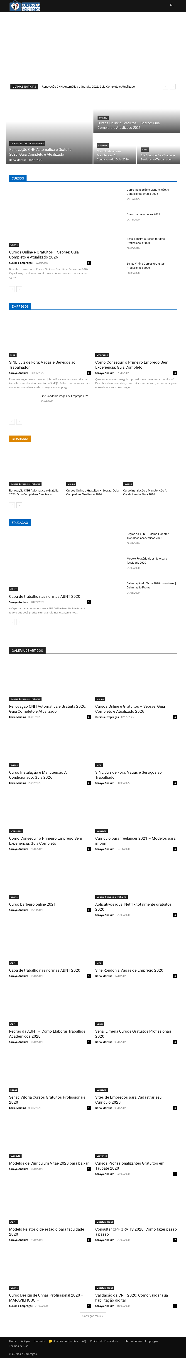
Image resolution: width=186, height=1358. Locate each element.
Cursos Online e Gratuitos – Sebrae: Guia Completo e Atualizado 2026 (44, 254)
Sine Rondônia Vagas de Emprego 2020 (65, 396)
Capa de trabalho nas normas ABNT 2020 (44, 596)
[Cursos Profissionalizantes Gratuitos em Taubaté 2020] (136, 1137)
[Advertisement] (93, 46)
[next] (173, 86)
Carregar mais (91, 1316)
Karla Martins (17, 717)
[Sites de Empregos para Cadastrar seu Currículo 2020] (136, 1071)
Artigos (25, 1341)
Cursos (102, 145)
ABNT (13, 588)
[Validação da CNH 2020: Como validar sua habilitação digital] (136, 1269)
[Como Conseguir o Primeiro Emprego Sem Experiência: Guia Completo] (136, 336)
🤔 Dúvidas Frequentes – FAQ (67, 1341)
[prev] (165, 86)
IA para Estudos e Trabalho (27, 143)
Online (103, 118)
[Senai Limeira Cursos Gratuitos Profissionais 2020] (109, 247)
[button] (171, 5)
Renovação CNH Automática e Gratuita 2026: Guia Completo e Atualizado (88, 86)
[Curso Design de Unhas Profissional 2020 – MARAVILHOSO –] (50, 1269)
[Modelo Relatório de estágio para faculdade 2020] (109, 567)
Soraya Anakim (18, 373)
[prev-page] (12, 289)
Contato (39, 1341)
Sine (144, 149)
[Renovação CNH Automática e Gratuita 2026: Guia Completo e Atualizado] (49, 128)
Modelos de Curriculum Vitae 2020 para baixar (49, 1163)
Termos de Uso (18, 1346)
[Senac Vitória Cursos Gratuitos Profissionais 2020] (109, 272)
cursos (18, 178)
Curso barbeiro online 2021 (143, 214)
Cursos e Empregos (20, 262)
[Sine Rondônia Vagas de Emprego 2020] (23, 404)
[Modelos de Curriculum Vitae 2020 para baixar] (50, 1137)
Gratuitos (102, 1155)
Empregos (102, 354)
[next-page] (19, 289)
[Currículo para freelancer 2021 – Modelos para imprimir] (136, 812)
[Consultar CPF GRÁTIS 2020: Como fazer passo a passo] (136, 1203)
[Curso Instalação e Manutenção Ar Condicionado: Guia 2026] (114, 149)
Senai (100, 1023)
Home (13, 1341)
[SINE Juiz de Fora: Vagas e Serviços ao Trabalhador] (158, 149)
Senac (13, 1089)
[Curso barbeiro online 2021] (109, 222)
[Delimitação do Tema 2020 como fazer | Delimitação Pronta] (109, 591)
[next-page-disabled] (19, 422)
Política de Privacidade (104, 1341)
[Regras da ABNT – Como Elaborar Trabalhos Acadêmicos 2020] (109, 542)
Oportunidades (105, 1221)
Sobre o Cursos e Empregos (140, 1341)
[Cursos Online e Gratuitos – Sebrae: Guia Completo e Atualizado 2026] (136, 113)
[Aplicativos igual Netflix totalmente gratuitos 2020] (136, 878)
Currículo (101, 830)
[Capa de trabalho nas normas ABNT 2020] (50, 561)
